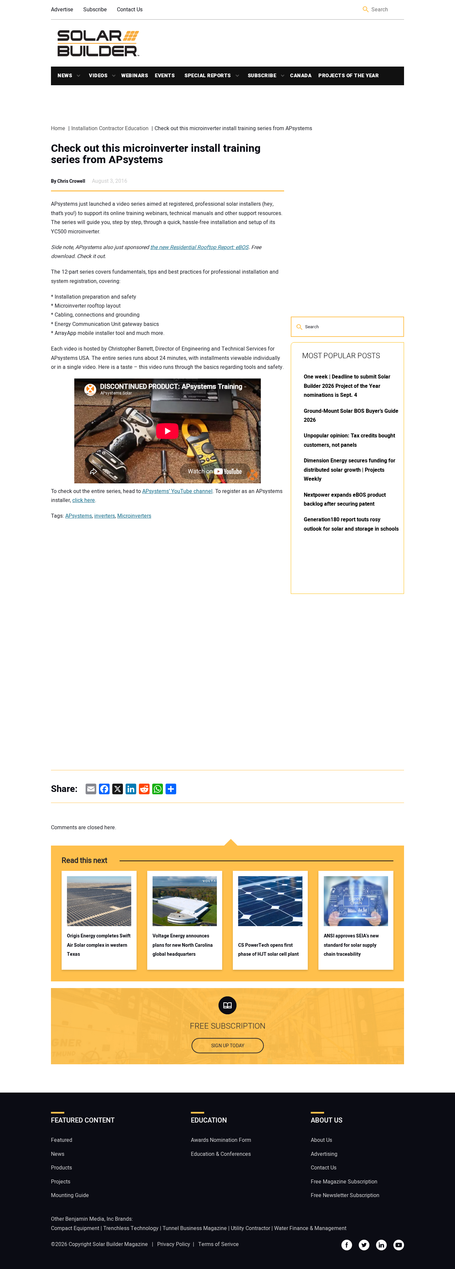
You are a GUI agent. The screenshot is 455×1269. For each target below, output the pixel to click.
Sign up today (227, 1046)
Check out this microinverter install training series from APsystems (155, 154)
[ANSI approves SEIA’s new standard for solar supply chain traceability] (356, 901)
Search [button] (366, 9)
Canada (300, 75)
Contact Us (130, 10)
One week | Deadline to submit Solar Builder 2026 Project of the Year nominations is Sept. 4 (347, 386)
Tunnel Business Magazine (195, 1228)
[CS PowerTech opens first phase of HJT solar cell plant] (270, 901)
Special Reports (208, 75)
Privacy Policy (173, 1244)
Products (61, 1168)
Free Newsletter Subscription (345, 1195)
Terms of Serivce (218, 1244)
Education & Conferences (221, 1154)
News (65, 75)
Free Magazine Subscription (344, 1182)
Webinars (134, 75)
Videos (98, 75)
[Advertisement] (341, 699)
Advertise (62, 10)
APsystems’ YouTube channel (177, 491)
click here (83, 500)
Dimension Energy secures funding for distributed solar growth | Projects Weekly (349, 470)
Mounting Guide (70, 1195)
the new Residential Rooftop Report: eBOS (199, 247)
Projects (60, 1182)
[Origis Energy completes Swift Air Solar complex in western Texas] (99, 901)
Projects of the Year (348, 75)
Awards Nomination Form (221, 1140)
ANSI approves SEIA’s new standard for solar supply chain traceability (351, 945)
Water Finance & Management (310, 1228)
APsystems (78, 516)
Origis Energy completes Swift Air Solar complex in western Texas (99, 945)
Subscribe (95, 10)
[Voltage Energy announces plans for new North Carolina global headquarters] (185, 901)
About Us (321, 1140)
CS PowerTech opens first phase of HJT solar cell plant (268, 950)
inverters (104, 516)
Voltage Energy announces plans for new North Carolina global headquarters (183, 945)
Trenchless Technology (131, 1228)
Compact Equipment (75, 1228)
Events (165, 75)
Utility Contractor (250, 1228)
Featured (61, 1140)
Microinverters (134, 516)
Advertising (324, 1154)
